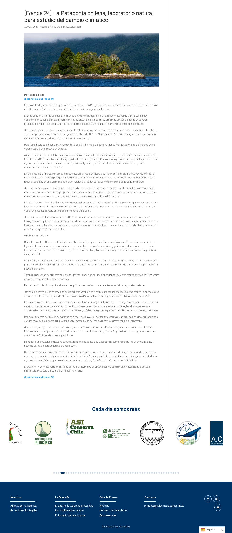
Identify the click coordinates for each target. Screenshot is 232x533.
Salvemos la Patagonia (191, 10)
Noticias (44, 26)
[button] (54, 473)
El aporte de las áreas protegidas (74, 505)
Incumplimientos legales (69, 510)
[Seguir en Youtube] (217, 507)
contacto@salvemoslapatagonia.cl (164, 505)
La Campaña (62, 497)
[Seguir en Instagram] (216, 498)
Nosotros (15, 497)
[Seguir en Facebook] (208, 498)
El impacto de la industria (70, 515)
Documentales (108, 515)
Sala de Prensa (109, 497)
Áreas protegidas (59, 26)
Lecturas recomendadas (113, 510)
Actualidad (75, 26)
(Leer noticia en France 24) (39, 99)
